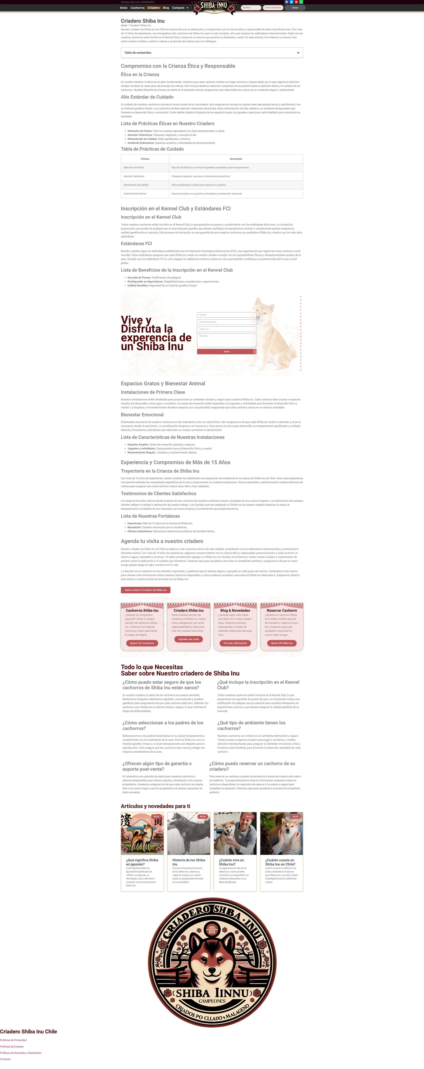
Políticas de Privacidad (13, 1040)
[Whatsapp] (301, 2)
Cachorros (138, 7)
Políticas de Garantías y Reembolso (20, 1052)
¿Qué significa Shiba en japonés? (142, 862)
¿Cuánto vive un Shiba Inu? (231, 862)
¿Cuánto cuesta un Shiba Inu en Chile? (280, 862)
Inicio (123, 7)
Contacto (178, 7)
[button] (298, 52)
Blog (166, 7)
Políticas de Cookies (12, 1046)
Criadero (154, 7)
